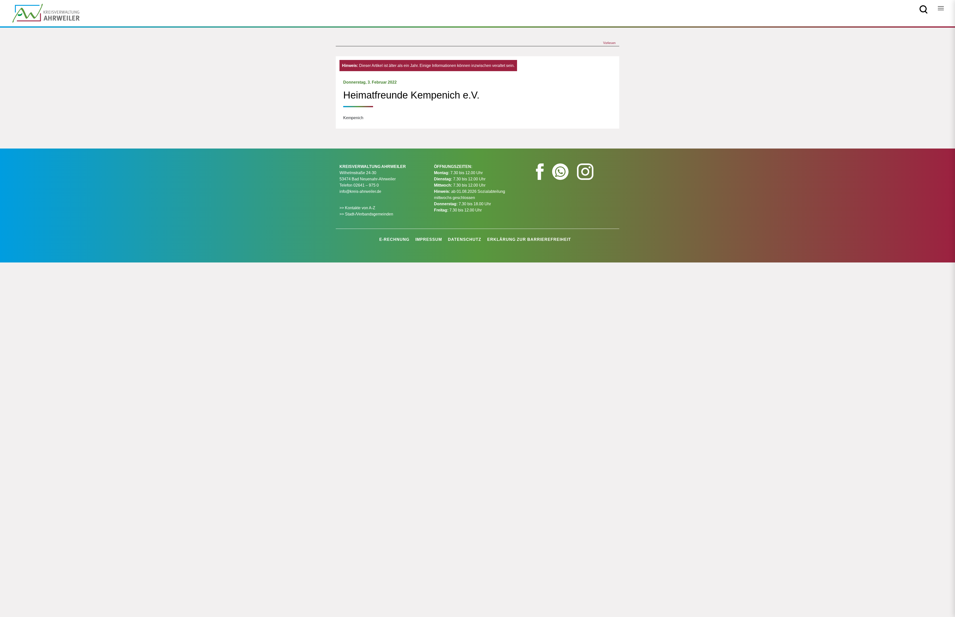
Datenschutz (464, 239)
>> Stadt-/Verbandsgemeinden (366, 214)
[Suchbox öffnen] (923, 9)
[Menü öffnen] (940, 8)
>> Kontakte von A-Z (357, 208)
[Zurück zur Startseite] (46, 13)
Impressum (428, 239)
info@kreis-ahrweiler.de (360, 191)
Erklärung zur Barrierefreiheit (529, 239)
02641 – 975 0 (366, 185)
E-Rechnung (394, 239)
